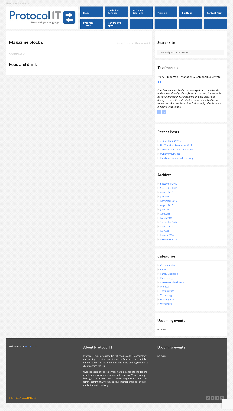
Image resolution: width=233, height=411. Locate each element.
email (163, 269)
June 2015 (165, 209)
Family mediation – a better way (176, 158)
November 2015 (168, 200)
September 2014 (168, 222)
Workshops (166, 303)
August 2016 (166, 192)
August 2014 (166, 226)
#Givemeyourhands (170, 153)
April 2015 (165, 213)
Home (131, 43)
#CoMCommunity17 (170, 140)
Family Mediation (169, 273)
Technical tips (167, 290)
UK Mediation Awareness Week (176, 145)
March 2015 (166, 217)
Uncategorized (167, 299)
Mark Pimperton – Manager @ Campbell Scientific (188, 76)
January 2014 (167, 235)
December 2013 (168, 239)
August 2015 (166, 205)
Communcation (168, 265)
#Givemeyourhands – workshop (176, 149)
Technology (166, 295)
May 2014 (165, 230)
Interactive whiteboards (172, 282)
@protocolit (31, 346)
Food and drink (23, 64)
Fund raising (166, 278)
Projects (164, 286)
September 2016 (168, 187)
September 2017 (168, 183)
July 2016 (164, 196)
